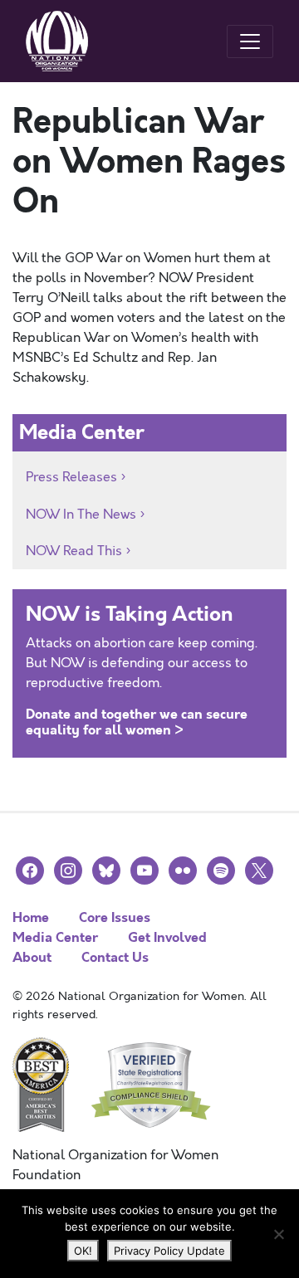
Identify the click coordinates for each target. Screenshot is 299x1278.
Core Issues (114, 917)
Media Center (55, 937)
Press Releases (71, 477)
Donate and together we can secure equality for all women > (137, 722)
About (31, 957)
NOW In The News (81, 514)
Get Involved (167, 937)
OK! (83, 1250)
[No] (278, 1234)
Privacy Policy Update (169, 1250)
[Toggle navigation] (250, 41)
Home (30, 917)
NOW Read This (74, 551)
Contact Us (115, 957)
